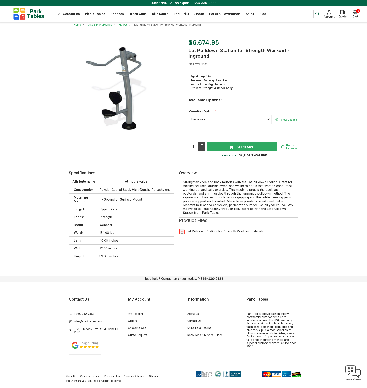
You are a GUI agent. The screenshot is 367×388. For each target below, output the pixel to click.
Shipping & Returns (199, 327)
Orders (132, 320)
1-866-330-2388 (204, 3)
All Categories (69, 14)
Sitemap (154, 376)
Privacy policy (112, 376)
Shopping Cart (137, 327)
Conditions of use (90, 376)
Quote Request (291, 146)
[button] (353, 380)
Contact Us (194, 320)
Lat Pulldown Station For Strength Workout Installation (226, 231)
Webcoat (105, 225)
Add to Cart (244, 146)
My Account (135, 313)
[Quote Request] (343, 14)
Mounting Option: (201, 111)
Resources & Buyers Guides (204, 335)
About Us (193, 313)
